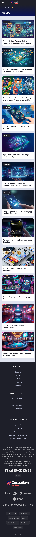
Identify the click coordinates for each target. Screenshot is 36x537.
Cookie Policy (18, 534)
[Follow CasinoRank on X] (16, 470)
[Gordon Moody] (18, 499)
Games (18, 375)
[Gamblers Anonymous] (15, 493)
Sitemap (18, 386)
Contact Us (18, 428)
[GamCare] (25, 493)
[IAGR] (7, 493)
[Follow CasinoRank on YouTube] (20, 470)
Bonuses (18, 372)
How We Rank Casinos (18, 432)
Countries (18, 382)
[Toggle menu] (3, 2)
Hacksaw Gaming (18, 405)
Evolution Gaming (18, 398)
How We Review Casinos (18, 435)
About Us (18, 425)
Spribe (18, 402)
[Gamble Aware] (15, 504)
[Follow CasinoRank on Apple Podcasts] (29, 470)
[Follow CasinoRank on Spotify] (25, 470)
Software (18, 379)
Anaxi (18, 412)
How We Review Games (18, 439)
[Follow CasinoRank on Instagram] (11, 470)
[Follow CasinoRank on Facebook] (6, 470)
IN (17, 475)
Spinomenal (18, 409)
